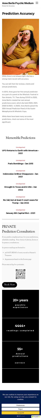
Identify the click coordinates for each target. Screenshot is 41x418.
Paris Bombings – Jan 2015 (20, 163)
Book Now (9, 284)
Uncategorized (20, 147)
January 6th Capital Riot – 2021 (20, 213)
